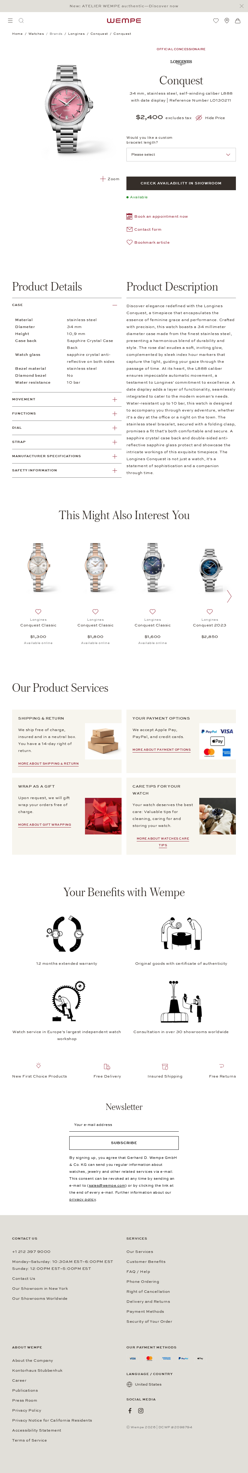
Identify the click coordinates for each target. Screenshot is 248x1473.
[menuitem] (10, 20)
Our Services (139, 1251)
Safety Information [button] (34, 470)
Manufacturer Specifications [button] (46, 456)
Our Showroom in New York (40, 1288)
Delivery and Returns (148, 1301)
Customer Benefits (145, 1261)
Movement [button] (23, 399)
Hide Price (215, 117)
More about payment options (161, 750)
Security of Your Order (149, 1321)
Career (19, 1380)
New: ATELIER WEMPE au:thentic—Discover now (124, 6)
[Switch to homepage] (124, 20)
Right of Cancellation (148, 1291)
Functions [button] (24, 413)
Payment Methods (145, 1311)
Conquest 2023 (210, 625)
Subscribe (124, 1143)
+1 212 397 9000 (31, 1251)
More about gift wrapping (44, 825)
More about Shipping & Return (48, 764)
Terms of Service (29, 1440)
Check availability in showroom (181, 183)
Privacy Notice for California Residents (52, 1420)
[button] (157, 217)
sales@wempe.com (107, 1185)
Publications (25, 1390)
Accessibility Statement (36, 1430)
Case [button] (17, 305)
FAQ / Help (138, 1271)
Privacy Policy (26, 1410)
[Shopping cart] (237, 20)
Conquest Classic (38, 625)
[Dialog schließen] (243, 6)
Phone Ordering (142, 1281)
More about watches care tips (163, 842)
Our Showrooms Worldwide (40, 1298)
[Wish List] (215, 20)
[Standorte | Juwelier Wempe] (226, 20)
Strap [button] (19, 442)
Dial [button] (17, 428)
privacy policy (82, 1199)
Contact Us (23, 1278)
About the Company (32, 1360)
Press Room (24, 1400)
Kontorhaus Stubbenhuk (37, 1370)
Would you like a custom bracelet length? (149, 140)
